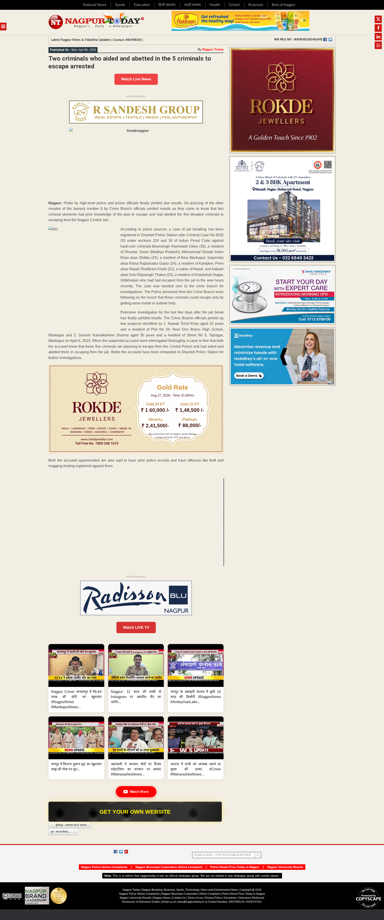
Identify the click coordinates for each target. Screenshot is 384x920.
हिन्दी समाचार (167, 5)
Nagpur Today (213, 49)
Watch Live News (136, 79)
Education (142, 5)
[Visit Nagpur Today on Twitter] (330, 39)
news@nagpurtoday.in (190, 901)
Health (215, 5)
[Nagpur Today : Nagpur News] (96, 22)
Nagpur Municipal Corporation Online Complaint (168, 867)
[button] (76, 678)
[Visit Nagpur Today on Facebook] (325, 39)
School (234, 5)
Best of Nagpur (283, 5)
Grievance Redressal (251, 897)
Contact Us (179, 897)
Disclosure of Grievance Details (141, 901)
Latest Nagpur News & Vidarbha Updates (81, 40)
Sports (120, 5)
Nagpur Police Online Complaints (104, 867)
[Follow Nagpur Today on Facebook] (115, 851)
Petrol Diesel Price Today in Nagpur (234, 867)
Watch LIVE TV (136, 627)
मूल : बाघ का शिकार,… (63, 831)
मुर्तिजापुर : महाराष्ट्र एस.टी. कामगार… (70, 825)
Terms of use (195, 897)
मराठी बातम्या (192, 5)
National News (94, 5)
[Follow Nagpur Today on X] (121, 851)
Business (255, 5)
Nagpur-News (161, 897)
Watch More (139, 791)
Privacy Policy (213, 897)
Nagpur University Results (285, 867)
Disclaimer (230, 897)
